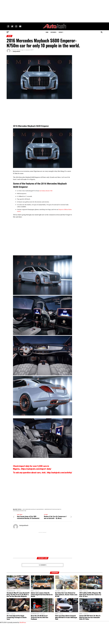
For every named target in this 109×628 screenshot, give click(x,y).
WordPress (23, 622)
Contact (61, 32)
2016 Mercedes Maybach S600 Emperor (28, 177)
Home (47, 32)
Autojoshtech (16, 51)
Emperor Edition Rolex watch (53, 509)
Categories (53, 32)
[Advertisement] (54, 11)
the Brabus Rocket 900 (45, 191)
